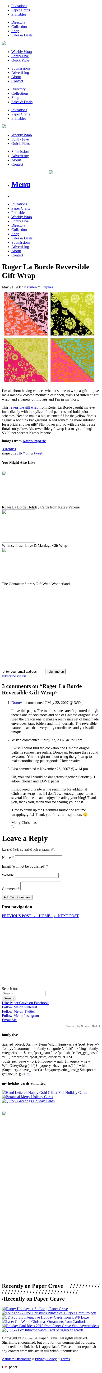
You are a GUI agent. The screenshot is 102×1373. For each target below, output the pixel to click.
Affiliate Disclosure (16, 1359)
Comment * (10, 889)
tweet (38, 453)
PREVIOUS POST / (19, 916)
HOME (44, 916)
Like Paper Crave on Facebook (25, 1003)
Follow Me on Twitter (18, 1011)
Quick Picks (20, 60)
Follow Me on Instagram (20, 1016)
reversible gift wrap (23, 407)
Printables (18, 14)
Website (8, 875)
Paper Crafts (20, 10)
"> (28, 1074)
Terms (65, 1359)
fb (20, 453)
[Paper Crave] (4, 44)
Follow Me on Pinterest (19, 1007)
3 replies (47, 287)
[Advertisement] (42, 619)
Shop (15, 31)
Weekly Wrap (21, 52)
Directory (18, 22)
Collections (19, 27)
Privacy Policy (46, 1359)
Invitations (19, 6)
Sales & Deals (21, 35)
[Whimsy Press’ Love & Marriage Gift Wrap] (18, 541)
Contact (17, 81)
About (16, 77)
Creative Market (90, 1026)
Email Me (9, 1020)
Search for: (10, 989)
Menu (20, 184)
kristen (32, 287)
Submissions (20, 68)
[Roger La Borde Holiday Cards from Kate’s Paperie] (18, 503)
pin (28, 453)
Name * (8, 858)
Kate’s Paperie (34, 441)
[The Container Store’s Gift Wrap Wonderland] (18, 580)
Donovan (18, 703)
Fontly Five (20, 56)
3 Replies (9, 449)
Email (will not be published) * (25, 866)
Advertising (20, 73)
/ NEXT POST (66, 916)
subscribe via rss (14, 676)
